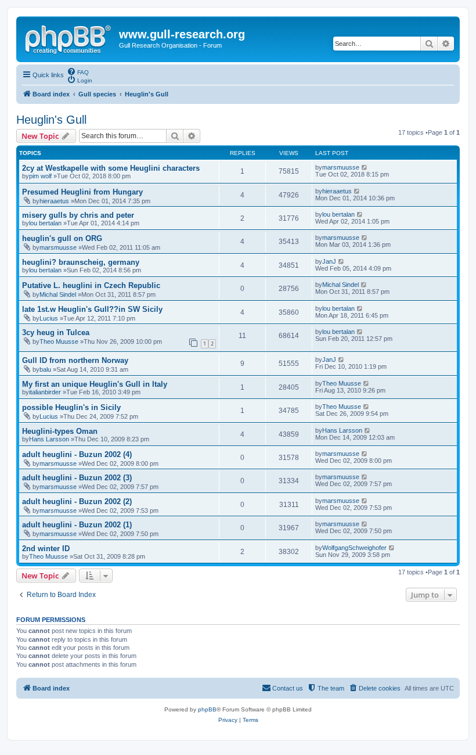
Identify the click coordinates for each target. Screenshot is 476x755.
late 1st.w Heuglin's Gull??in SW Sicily (92, 309)
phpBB (207, 709)
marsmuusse (340, 167)
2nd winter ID (46, 548)
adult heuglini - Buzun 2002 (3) (77, 477)
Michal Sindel (57, 294)
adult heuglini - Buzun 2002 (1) (77, 524)
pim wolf (40, 175)
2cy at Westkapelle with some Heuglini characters (111, 168)
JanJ (329, 261)
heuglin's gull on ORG (62, 238)
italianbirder (45, 392)
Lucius (48, 318)
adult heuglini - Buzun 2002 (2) (77, 501)
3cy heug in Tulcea (55, 332)
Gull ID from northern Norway (75, 360)
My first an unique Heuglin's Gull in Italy (94, 384)
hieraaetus (54, 200)
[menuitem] (78, 71)
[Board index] (69, 37)
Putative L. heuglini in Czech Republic (91, 285)
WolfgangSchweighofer (354, 547)
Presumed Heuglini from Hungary (82, 192)
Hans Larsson (49, 439)
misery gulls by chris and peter (78, 215)
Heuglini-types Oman (60, 431)
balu (45, 369)
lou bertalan (45, 223)
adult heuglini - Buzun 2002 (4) (77, 454)
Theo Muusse (58, 341)
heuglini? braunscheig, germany (80, 262)
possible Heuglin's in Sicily (71, 407)
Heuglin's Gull (51, 119)
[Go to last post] (365, 167)
